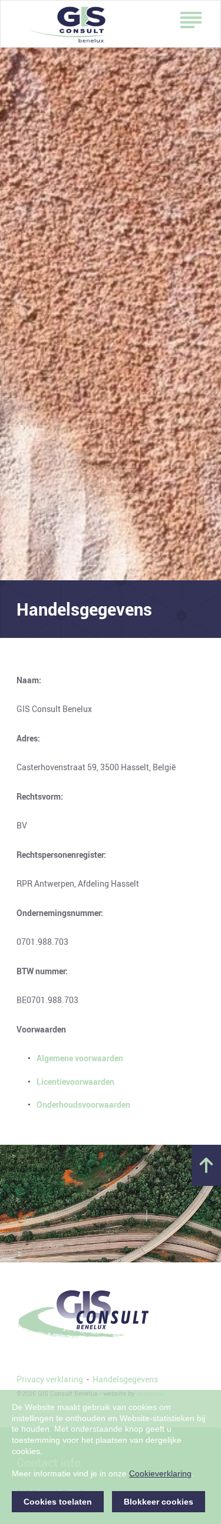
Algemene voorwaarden (80, 1058)
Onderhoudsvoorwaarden (83, 1104)
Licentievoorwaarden (75, 1081)
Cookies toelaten (58, 1501)
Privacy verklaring (50, 1379)
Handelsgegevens (125, 1379)
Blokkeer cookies (158, 1501)
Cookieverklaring (160, 1473)
